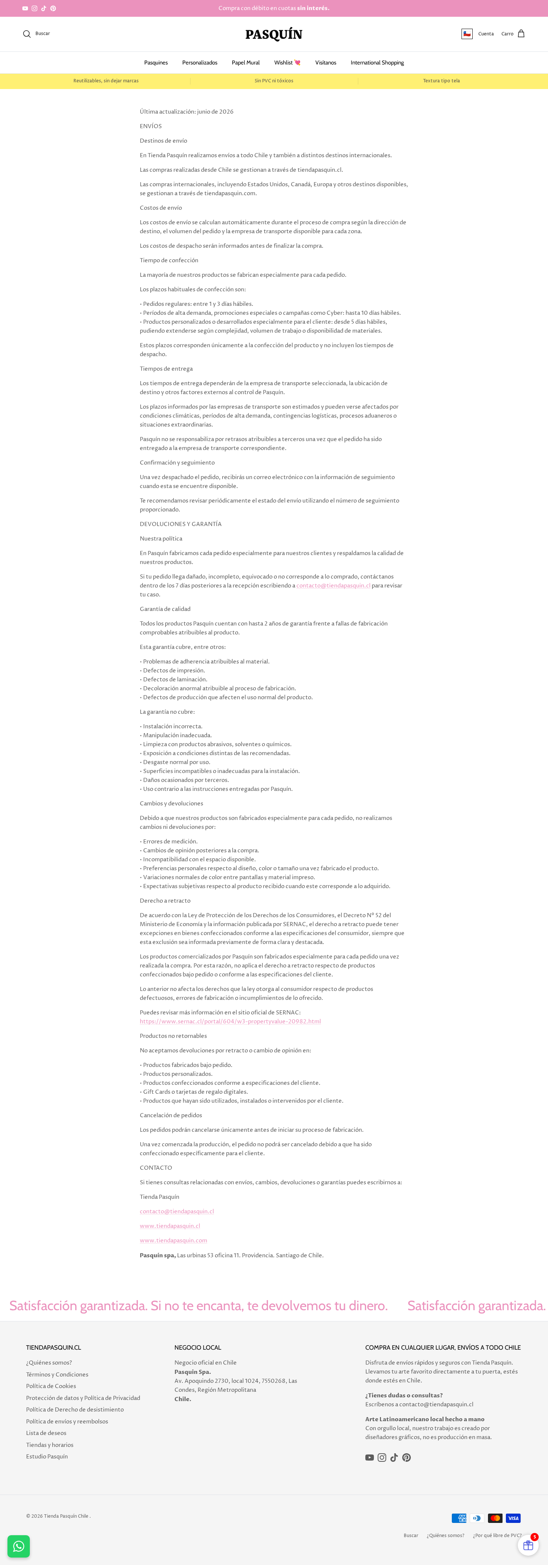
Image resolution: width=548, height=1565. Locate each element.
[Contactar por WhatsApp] (18, 1546)
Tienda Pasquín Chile (66, 1516)
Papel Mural (246, 62)
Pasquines (156, 62)
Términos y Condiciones (57, 1375)
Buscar (411, 1536)
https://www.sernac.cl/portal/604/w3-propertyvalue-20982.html (230, 1022)
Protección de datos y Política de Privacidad (83, 1398)
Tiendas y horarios (49, 1445)
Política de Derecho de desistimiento (75, 1410)
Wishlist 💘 (287, 62)
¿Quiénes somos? (49, 1363)
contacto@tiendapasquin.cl (333, 586)
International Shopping (377, 62)
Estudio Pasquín (47, 1457)
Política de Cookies (51, 1386)
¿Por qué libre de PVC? (497, 1536)
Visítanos (325, 62)
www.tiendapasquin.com (173, 1241)
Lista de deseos (46, 1433)
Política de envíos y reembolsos (67, 1422)
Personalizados (199, 62)
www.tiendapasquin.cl (170, 1226)
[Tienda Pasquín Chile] (274, 34)
